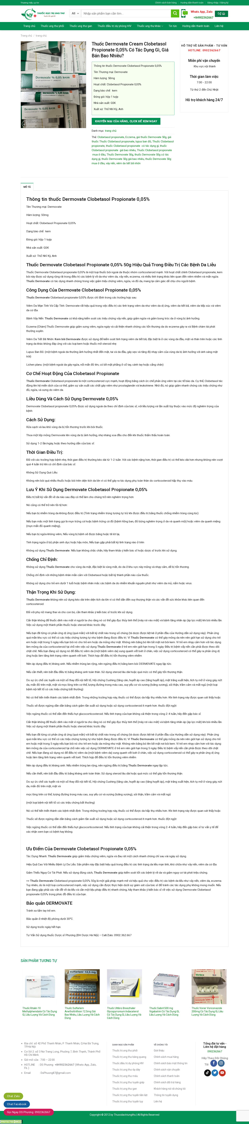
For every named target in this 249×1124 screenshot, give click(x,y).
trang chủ (41, 35)
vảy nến (110, 163)
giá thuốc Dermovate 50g (151, 137)
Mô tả (27, 187)
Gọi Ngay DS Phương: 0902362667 (28, 1112)
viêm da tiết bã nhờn (128, 163)
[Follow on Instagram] (221, 1063)
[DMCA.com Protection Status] (11, 1121)
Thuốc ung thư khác (149, 26)
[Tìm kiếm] (175, 13)
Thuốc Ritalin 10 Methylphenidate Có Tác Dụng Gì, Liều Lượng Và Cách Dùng (39, 1011)
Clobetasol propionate (111, 137)
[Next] (228, 999)
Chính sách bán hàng (166, 2)
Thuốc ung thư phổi (52, 26)
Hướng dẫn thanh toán (191, 2)
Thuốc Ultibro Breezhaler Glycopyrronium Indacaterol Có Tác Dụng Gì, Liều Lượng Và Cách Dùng (124, 1013)
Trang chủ (29, 26)
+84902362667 (203, 17)
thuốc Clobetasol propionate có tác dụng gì (132, 146)
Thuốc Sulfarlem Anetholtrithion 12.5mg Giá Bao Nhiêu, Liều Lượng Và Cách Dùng (82, 1013)
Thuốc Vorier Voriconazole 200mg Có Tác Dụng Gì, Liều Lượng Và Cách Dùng (207, 1011)
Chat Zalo (13, 1096)
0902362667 (214, 1051)
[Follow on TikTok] (207, 1072)
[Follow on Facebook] (213, 1063)
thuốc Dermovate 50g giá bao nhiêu (123, 159)
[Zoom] (25, 124)
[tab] (27, 187)
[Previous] (21, 999)
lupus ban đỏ (143, 141)
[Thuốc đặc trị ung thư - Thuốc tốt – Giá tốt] (43, 13)
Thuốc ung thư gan (80, 26)
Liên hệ (219, 26)
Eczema (130, 137)
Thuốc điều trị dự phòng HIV (114, 26)
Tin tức (173, 26)
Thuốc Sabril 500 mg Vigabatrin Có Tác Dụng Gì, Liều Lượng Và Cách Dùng (164, 1011)
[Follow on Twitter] (214, 1072)
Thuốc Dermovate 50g (120, 154)
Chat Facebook (16, 1104)
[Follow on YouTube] (222, 1072)
